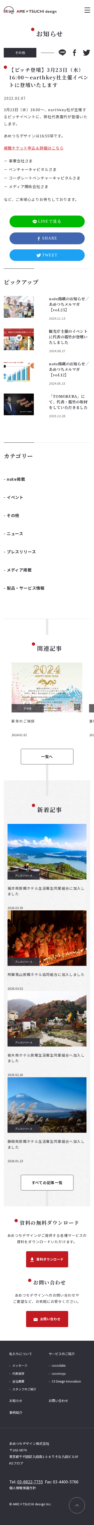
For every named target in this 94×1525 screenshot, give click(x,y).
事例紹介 (15, 1412)
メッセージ (19, 1365)
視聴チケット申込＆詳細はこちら (34, 148)
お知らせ (15, 1400)
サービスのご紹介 (62, 1353)
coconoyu (59, 1373)
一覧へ (47, 756)
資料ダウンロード (50, 1259)
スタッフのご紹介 (24, 1389)
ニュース (15, 533)
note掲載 (16, 479)
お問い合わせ (50, 1319)
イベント (15, 497)
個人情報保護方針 (22, 1487)
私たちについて (20, 1353)
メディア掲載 (19, 570)
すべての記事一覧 (47, 1182)
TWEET (49, 255)
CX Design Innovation (66, 1381)
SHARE (49, 238)
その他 (13, 515)
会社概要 (18, 1381)
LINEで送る (50, 221)
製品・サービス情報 (26, 588)
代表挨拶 (18, 1373)
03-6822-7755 (30, 1482)
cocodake (58, 1365)
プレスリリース (21, 552)
